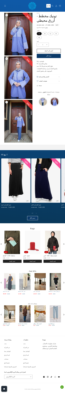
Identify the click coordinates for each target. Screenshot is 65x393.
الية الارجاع (7, 355)
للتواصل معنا (7, 351)
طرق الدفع (7, 363)
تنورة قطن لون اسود (6, 205)
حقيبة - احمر (26, 255)
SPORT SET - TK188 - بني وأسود (54, 291)
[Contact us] (62, 387)
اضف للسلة (12, 261)
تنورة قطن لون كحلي (36, 205)
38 (39, 33)
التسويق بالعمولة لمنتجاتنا (10, 367)
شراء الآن (48, 56)
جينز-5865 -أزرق (52, 323)
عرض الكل (32, 218)
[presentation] (1, 244)
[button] (5, 6)
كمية (38, 41)
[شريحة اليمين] (36, 213)
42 (50, 33)
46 (39, 37)
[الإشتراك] (30, 377)
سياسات (6, 359)
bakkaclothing (30, 389)
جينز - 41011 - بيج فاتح (21, 291)
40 (45, 33)
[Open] (4, 389)
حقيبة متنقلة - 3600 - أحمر (50, 255)
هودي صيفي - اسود (36, 291)
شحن (46, 27)
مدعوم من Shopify (37, 389)
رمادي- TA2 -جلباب (6, 291)
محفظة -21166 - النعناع (9, 255)
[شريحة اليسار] (29, 213)
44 (56, 33)
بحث (5, 343)
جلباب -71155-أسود (6, 323)
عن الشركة (7, 347)
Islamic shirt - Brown (22, 323)
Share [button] (40, 85)
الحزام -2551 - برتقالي (37, 323)
